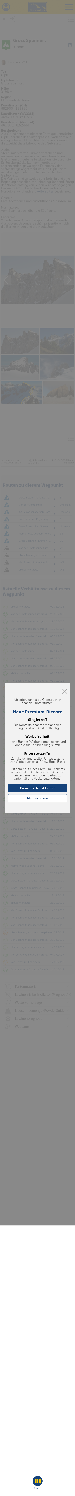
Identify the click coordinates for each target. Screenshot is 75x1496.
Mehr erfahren (37, 798)
